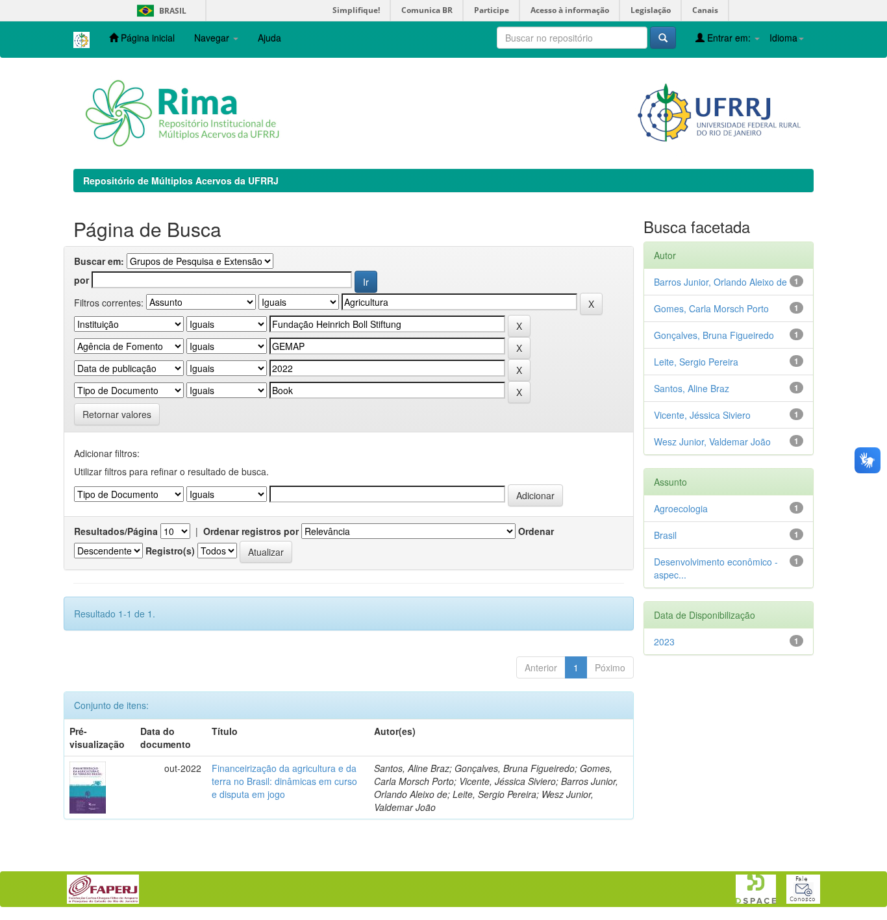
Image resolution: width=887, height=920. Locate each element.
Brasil (159, 10)
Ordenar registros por (251, 531)
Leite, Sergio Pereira (696, 361)
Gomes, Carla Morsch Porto (711, 308)
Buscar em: (99, 261)
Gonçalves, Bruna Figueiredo (714, 335)
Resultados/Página (116, 531)
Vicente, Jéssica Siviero (702, 414)
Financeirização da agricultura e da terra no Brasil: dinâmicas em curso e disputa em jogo (284, 781)
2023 (664, 641)
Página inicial (146, 37)
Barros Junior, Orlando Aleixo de (720, 281)
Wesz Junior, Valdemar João (712, 441)
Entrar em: (729, 37)
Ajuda (269, 37)
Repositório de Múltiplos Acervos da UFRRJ (181, 180)
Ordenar (536, 531)
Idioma (783, 37)
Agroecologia (681, 508)
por (81, 279)
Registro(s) (170, 550)
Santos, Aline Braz (691, 388)
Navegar (213, 37)
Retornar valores (116, 414)
